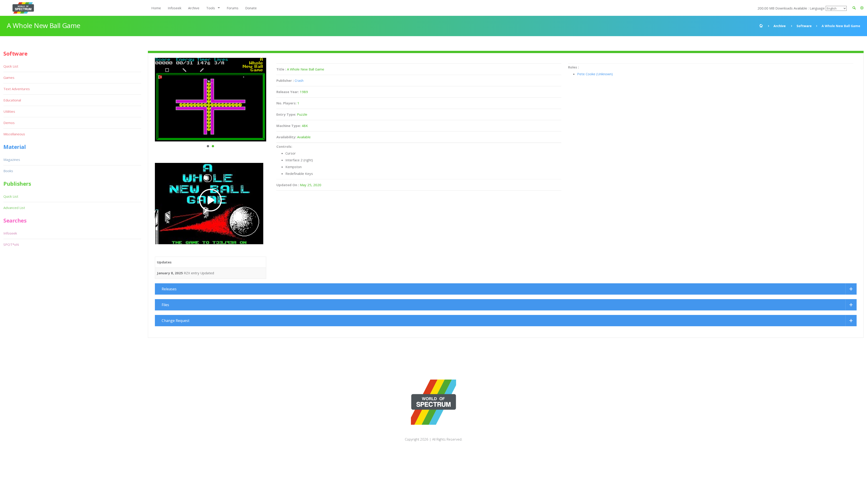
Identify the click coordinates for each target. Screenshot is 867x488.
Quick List (10, 66)
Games (8, 77)
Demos (9, 122)
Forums (232, 8)
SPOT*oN (11, 244)
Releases (169, 288)
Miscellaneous (14, 134)
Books (8, 171)
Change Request (175, 320)
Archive (193, 8)
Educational (12, 100)
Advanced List (14, 207)
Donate (251, 8)
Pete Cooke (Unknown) (595, 74)
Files (165, 304)
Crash (299, 80)
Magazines (11, 159)
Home (156, 8)
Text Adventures (16, 89)
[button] (862, 8)
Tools (210, 8)
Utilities (9, 111)
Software (804, 26)
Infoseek (174, 8)
